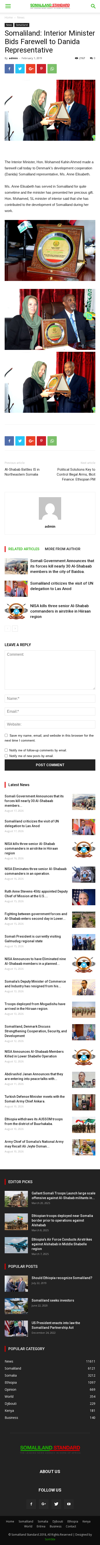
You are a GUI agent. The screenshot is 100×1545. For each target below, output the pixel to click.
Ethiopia (72, 1521)
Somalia (43, 1521)
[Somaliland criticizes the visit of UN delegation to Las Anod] (16, 589)
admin (13, 58)
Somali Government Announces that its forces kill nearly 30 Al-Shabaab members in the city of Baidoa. (62, 566)
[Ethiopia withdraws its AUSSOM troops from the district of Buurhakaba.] (83, 1125)
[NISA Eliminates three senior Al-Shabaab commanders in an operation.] (83, 875)
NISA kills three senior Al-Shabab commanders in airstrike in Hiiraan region (60, 611)
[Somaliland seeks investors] (16, 1306)
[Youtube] (68, 1504)
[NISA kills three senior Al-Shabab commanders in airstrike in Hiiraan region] (16, 611)
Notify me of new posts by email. (31, 756)
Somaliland (22, 25)
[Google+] (43, 1504)
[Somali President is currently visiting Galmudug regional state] (83, 942)
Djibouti (58, 1521)
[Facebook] (31, 1504)
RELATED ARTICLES (23, 549)
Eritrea (41, 1526)
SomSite (50, 1539)
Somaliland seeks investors (53, 1300)
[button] (93, 6)
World (28, 1526)
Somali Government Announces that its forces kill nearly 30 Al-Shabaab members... (34, 800)
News (20, 17)
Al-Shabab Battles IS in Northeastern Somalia (22, 472)
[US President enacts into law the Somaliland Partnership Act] (16, 1329)
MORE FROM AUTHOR (62, 549)
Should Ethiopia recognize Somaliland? (62, 1278)
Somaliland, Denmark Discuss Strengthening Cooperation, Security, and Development (36, 1031)
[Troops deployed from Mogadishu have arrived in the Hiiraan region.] (83, 1010)
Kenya (86, 1521)
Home (9, 17)
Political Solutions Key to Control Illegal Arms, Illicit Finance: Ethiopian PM (76, 474)
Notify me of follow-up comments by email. (38, 750)
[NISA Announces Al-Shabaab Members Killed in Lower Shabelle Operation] (83, 1057)
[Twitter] (56, 1504)
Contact (71, 1526)
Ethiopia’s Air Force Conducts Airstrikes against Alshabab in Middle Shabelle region (62, 1244)
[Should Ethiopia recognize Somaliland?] (16, 1284)
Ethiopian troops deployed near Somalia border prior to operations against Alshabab (62, 1220)
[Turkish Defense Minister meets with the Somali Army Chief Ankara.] (83, 1102)
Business (55, 1526)
